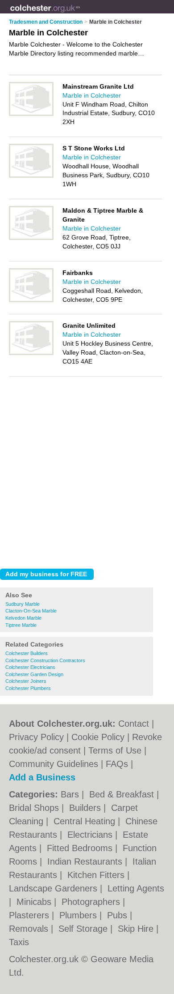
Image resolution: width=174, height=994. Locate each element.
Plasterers (30, 915)
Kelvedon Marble (23, 618)
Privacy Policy (36, 737)
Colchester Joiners (25, 681)
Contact (133, 723)
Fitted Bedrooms (81, 848)
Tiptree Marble (21, 625)
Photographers (92, 902)
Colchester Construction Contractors (45, 660)
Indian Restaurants (86, 861)
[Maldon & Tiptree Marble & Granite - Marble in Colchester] (31, 238)
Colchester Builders (26, 653)
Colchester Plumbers (28, 688)
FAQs (117, 764)
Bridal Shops (35, 808)
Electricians (91, 835)
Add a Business (42, 777)
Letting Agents (136, 888)
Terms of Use (114, 750)
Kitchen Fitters (97, 875)
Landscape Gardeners (54, 888)
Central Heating (86, 821)
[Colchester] (80, 14)
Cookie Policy (97, 737)
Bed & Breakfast (123, 794)
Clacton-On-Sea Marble (31, 610)
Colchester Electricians (30, 667)
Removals (30, 929)
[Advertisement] (87, 470)
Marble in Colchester (91, 95)
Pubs (118, 915)
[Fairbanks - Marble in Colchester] (31, 300)
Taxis (19, 942)
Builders (86, 808)
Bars (71, 794)
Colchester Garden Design (34, 674)
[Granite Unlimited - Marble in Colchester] (31, 353)
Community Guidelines (53, 764)
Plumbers (79, 915)
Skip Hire (137, 929)
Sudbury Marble (22, 604)
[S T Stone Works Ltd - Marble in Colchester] (31, 176)
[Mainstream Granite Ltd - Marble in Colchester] (31, 114)
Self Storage (84, 929)
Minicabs (35, 902)
